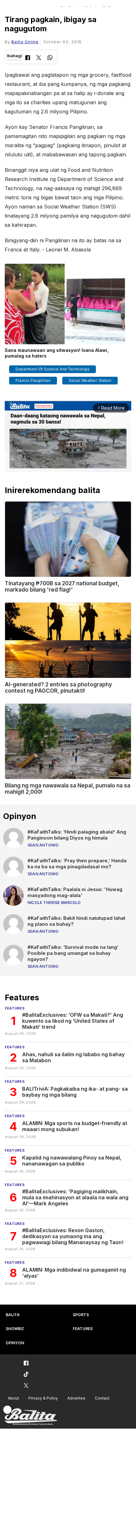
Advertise (76, 1398)
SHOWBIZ (15, 1328)
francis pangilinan (33, 380)
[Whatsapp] (50, 58)
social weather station (90, 380)
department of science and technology (52, 369)
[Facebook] (27, 58)
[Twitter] (38, 58)
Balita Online (25, 41)
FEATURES (83, 1328)
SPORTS (81, 1314)
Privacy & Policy (43, 1398)
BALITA (13, 1314)
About (13, 1398)
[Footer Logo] (30, 1415)
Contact (102, 1398)
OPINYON (15, 1342)
